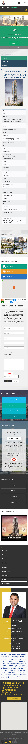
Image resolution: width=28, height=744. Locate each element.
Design (4, 65)
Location (4, 559)
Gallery (4, 554)
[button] (14, 287)
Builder (4, 579)
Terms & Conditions (17, 732)
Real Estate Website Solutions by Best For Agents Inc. (14, 738)
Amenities (5, 61)
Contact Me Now (14, 698)
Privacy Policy (9, 732)
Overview (5, 58)
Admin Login (3, 732)
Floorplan (13, 485)
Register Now (14, 43)
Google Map (9, 266)
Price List (13, 491)
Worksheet (14, 502)
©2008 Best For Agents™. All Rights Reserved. (14, 737)
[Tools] (19, 3)
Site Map (14, 734)
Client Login (25, 732)
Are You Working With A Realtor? (11, 352)
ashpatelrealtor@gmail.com (14, 628)
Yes (10, 354)
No (6, 354)
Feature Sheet (13, 496)
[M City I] (14, 527)
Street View (9, 271)
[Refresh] (14, 374)
